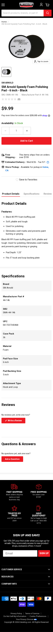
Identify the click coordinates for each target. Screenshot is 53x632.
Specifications (31, 193)
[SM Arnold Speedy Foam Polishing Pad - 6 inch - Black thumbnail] (6, 72)
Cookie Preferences (38, 616)
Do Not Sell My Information (15, 616)
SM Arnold (7, 83)
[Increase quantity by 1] (27, 131)
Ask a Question (14, 460)
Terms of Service (32, 613)
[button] (10, 99)
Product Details (10, 193)
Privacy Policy (16, 613)
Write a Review (16, 421)
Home (4, 22)
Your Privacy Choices (25, 619)
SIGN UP (44, 553)
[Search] (48, 13)
